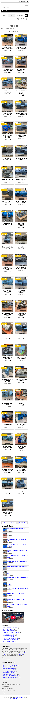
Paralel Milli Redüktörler (10, 638)
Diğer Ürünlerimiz (6, 11)
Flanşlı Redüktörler (9, 634)
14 (24, 522)
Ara (26, 15)
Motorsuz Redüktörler (10, 637)
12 (19, 522)
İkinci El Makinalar (7, 629)
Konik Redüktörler (8, 635)
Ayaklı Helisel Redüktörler (11, 632)
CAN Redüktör (19, 697)
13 (22, 522)
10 (15, 522)
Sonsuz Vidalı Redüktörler (10, 640)
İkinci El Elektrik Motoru (9, 628)
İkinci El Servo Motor (8, 641)
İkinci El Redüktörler (8, 631)
